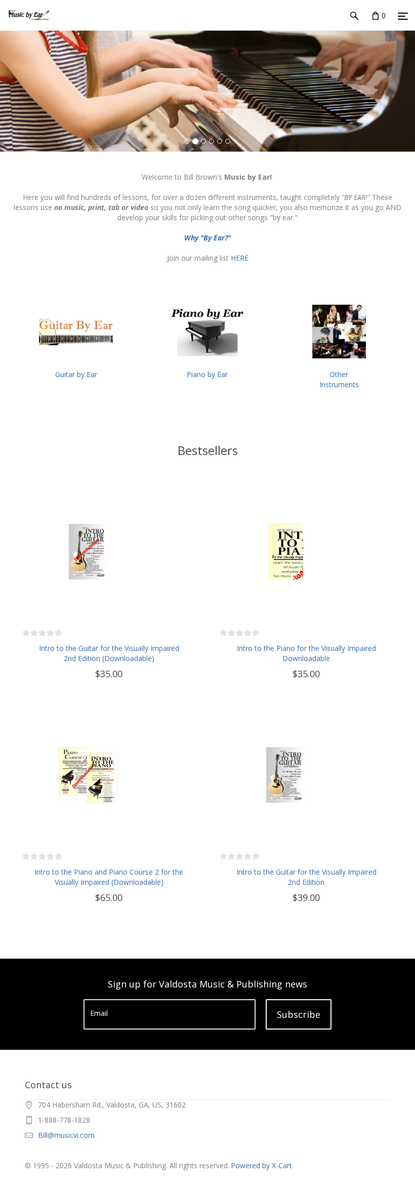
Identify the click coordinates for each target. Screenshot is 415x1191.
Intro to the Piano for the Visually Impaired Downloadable (306, 653)
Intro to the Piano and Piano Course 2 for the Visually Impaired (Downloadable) (108, 877)
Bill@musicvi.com (66, 1135)
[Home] (29, 25)
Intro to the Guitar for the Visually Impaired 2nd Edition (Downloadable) (109, 653)
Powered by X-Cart (261, 1165)
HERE (239, 258)
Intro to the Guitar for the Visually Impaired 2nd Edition (306, 877)
